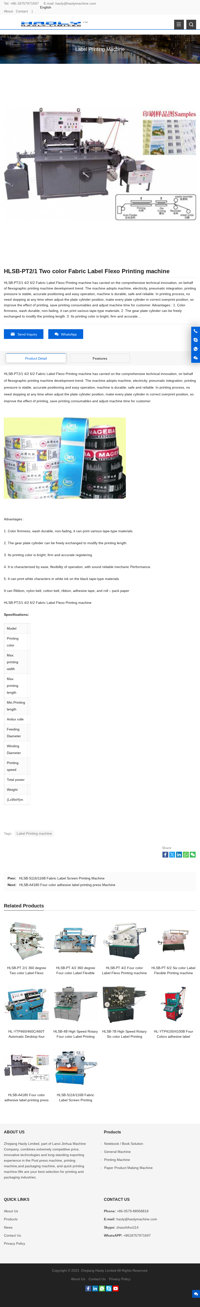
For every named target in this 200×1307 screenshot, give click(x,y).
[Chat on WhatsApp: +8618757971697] (195, 349)
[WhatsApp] (102, 1290)
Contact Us (12, 1235)
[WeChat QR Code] (195, 358)
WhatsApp (69, 334)
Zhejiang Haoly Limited (21, 1144)
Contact (22, 11)
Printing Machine (117, 1160)
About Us (11, 1211)
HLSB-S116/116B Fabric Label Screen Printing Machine (62, 878)
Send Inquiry (27, 334)
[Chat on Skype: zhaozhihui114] (195, 340)
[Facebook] (88, 1290)
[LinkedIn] (95, 1290)
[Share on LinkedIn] (179, 856)
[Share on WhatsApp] (185, 856)
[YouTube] (115, 1290)
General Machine (117, 1152)
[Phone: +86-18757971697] (195, 331)
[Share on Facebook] (165, 856)
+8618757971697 (137, 1235)
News (8, 1227)
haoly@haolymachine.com (75, 3)
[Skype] (108, 1290)
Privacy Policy (14, 1243)
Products (11, 1219)
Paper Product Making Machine (128, 1168)
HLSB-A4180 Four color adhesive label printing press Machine (67, 885)
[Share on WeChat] (192, 856)
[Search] (191, 24)
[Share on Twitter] (172, 856)
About (8, 11)
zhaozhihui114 (127, 1227)
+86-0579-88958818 (133, 1211)
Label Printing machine (34, 833)
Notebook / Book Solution (123, 1144)
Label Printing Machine (100, 49)
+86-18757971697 (24, 3)
